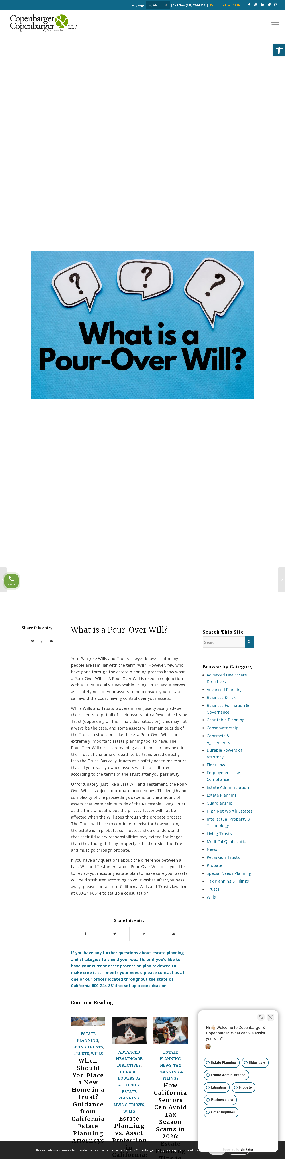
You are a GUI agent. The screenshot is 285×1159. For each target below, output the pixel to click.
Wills (97, 1053)
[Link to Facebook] (249, 4)
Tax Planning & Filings (170, 1072)
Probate (214, 865)
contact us (168, 972)
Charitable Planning (225, 719)
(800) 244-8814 (195, 5)
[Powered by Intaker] (247, 1149)
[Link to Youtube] (255, 4)
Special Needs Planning (229, 873)
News (165, 1065)
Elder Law (216, 764)
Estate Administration (228, 787)
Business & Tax (221, 697)
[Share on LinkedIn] (42, 641)
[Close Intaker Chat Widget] (270, 1017)
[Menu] (274, 24)
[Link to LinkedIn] (262, 4)
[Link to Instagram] (276, 4)
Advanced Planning (225, 689)
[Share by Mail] (51, 641)
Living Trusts (87, 1047)
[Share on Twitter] (32, 641)
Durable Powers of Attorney (129, 1078)
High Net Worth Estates (229, 811)
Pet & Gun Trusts (223, 857)
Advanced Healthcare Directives (129, 1059)
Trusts (81, 1053)
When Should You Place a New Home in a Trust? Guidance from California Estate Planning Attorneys (88, 1100)
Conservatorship (222, 727)
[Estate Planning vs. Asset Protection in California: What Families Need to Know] (129, 1030)
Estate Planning (222, 795)
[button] (279, 50)
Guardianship (219, 803)
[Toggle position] (261, 1017)
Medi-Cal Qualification (228, 841)
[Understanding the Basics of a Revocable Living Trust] (281, 579)
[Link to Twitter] (269, 4)
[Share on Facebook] (23, 641)
